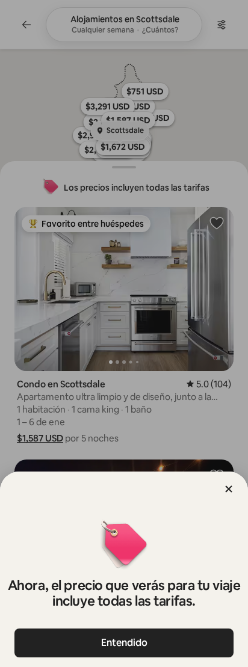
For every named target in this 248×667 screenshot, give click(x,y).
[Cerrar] (229, 489)
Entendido (124, 642)
